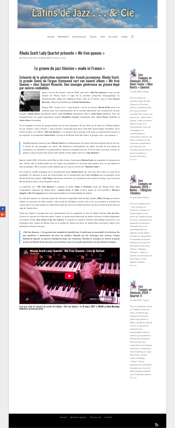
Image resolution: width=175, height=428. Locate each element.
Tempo (124, 37)
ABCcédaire (63, 37)
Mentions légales (78, 417)
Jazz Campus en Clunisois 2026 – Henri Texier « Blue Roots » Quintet (141, 80)
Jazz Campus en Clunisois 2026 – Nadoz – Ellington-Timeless (141, 186)
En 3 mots (113, 37)
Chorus (93, 37)
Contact (108, 417)
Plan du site (95, 417)
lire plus (133, 159)
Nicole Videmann (30, 58)
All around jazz (79, 37)
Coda (102, 37)
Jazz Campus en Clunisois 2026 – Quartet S (140, 291)
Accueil (50, 37)
